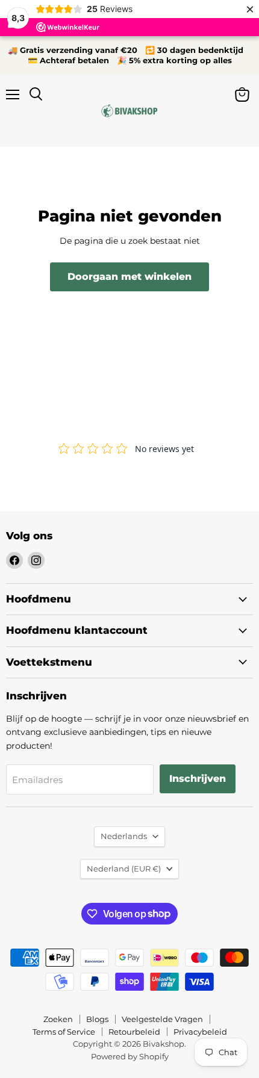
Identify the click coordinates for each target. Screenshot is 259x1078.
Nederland (124, 868)
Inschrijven (197, 778)
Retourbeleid (134, 1031)
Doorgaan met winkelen (129, 276)
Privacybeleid (200, 1031)
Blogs (97, 1019)
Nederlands (124, 836)
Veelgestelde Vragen (162, 1019)
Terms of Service (64, 1031)
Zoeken (58, 1019)
